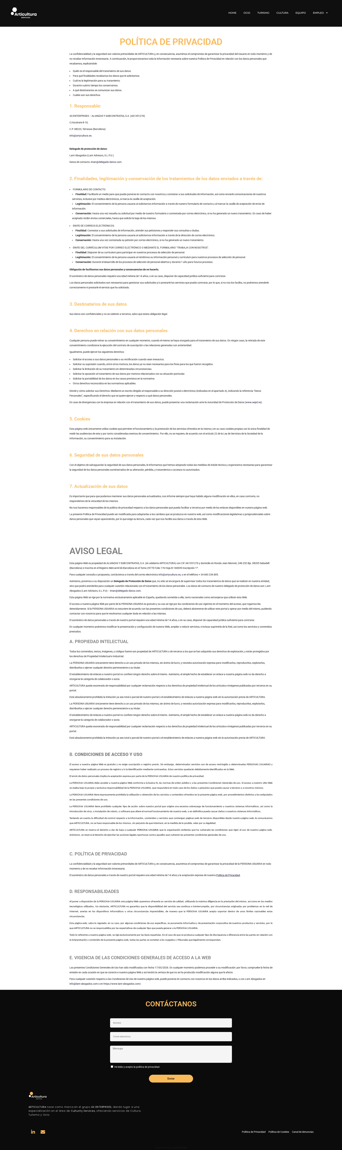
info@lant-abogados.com (83, 983)
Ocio (246, 12)
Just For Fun (180, 1147)
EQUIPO (301, 12)
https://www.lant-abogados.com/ (122, 983)
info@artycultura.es (80, 135)
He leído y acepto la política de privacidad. (137, 1066)
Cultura (282, 12)
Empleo (318, 12)
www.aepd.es (253, 402)
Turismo (263, 12)
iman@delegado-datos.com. (106, 162)
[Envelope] (42, 1131)
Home (232, 12)
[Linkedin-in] (32, 1131)
